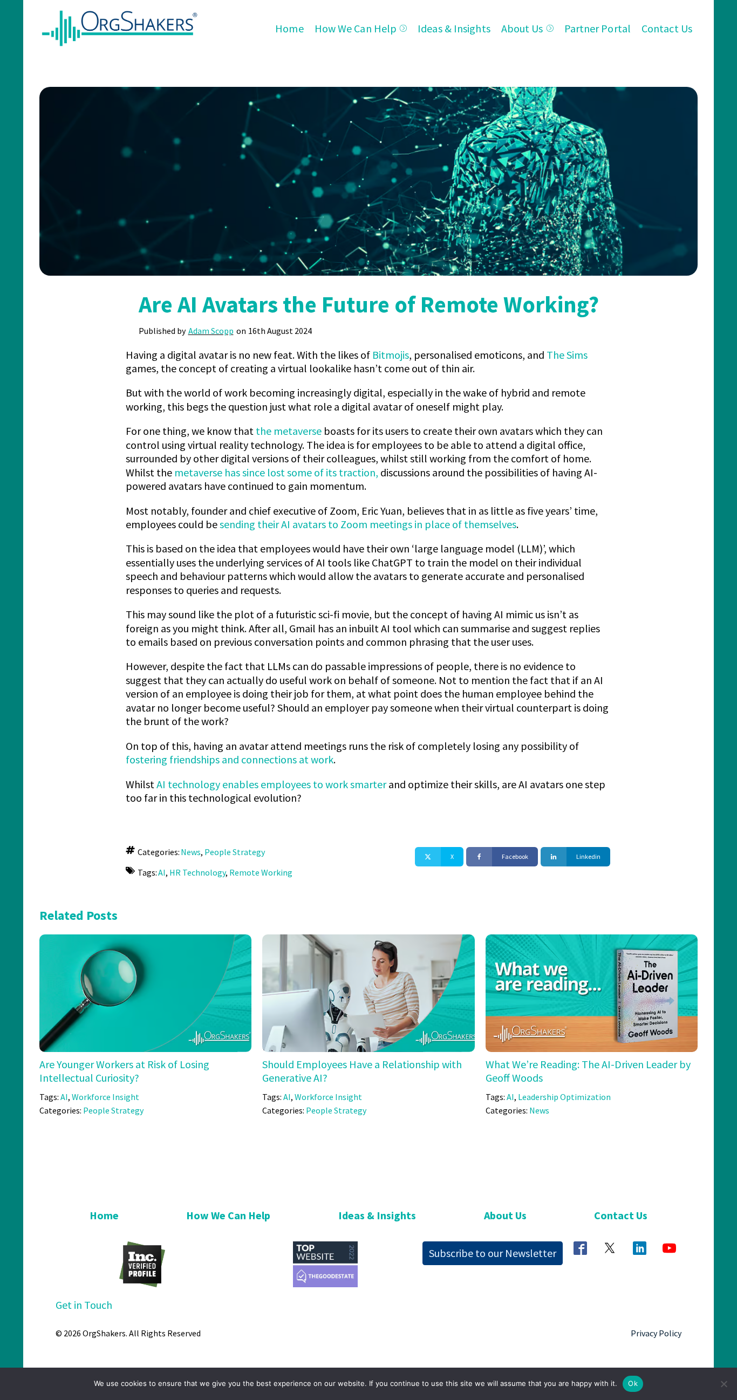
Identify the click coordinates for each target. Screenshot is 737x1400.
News (191, 851)
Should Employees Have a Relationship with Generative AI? (362, 1070)
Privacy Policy (656, 1333)
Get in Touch (84, 1305)
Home (289, 28)
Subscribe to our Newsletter (492, 1253)
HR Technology (197, 872)
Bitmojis (390, 354)
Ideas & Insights (454, 28)
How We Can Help (356, 28)
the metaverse (289, 431)
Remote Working (260, 872)
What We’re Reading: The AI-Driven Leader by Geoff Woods (588, 1070)
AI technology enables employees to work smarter (271, 784)
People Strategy (234, 851)
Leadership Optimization (564, 1096)
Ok (633, 1383)
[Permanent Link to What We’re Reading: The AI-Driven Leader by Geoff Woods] (592, 941)
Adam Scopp (211, 330)
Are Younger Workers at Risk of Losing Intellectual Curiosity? (124, 1070)
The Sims (567, 354)
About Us (522, 28)
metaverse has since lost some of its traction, (276, 472)
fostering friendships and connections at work (229, 759)
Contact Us (667, 28)
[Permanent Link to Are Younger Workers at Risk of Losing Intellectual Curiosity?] (145, 941)
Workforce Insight (105, 1096)
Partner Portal (597, 28)
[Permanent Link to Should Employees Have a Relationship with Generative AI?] (368, 941)
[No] (723, 1383)
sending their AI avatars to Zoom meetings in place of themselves (368, 524)
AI (162, 872)
